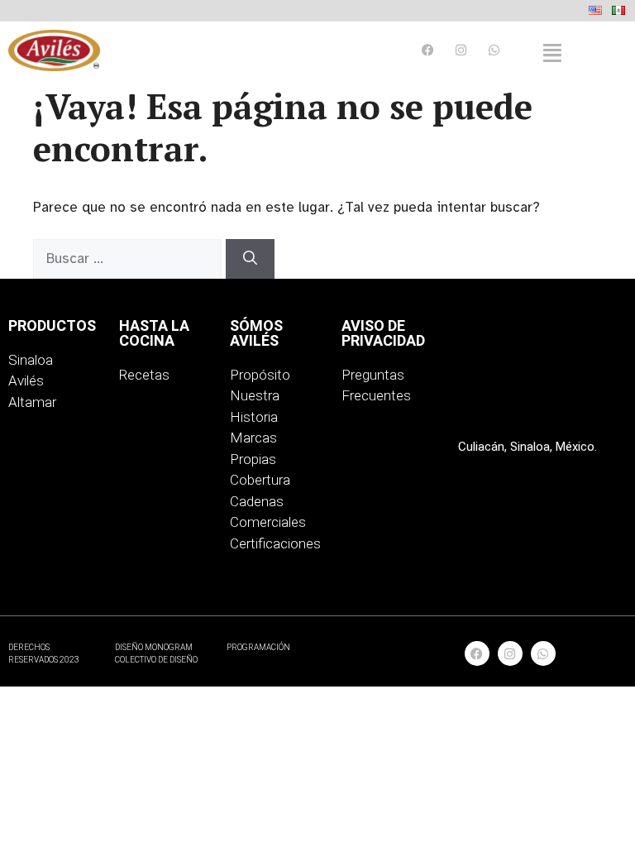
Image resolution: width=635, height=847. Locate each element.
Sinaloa (30, 360)
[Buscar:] (129, 258)
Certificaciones (275, 543)
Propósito (260, 374)
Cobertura (260, 479)
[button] (552, 54)
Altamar (32, 402)
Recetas (144, 374)
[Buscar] (250, 259)
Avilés (26, 380)
